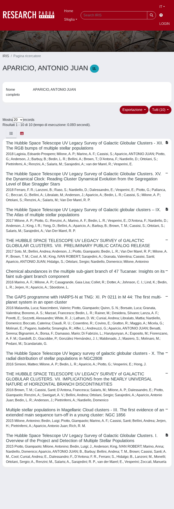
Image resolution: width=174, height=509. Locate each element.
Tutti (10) (159, 110)
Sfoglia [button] (69, 19)
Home (68, 11)
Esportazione (132, 110)
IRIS (6, 56)
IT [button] (160, 6)
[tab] (11, 133)
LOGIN (164, 23)
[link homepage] (31, 15)
